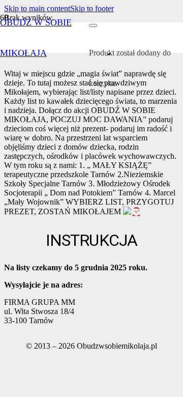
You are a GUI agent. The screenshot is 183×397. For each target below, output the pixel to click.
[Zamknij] (93, 25)
